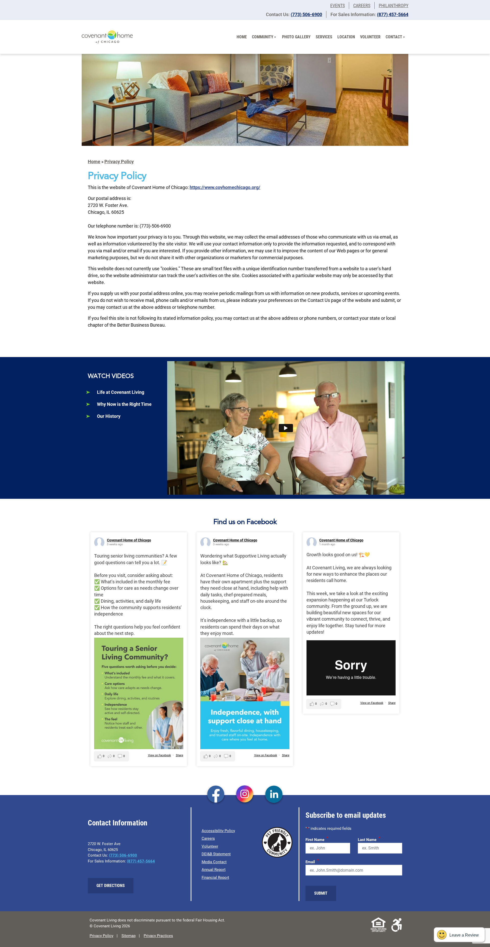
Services (324, 36)
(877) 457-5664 (392, 14)
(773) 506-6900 (306, 14)
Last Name (369, 839)
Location (346, 36)
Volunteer (370, 36)
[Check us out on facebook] (216, 795)
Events (337, 5)
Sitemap (128, 935)
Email (312, 861)
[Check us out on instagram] (245, 795)
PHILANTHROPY (393, 5)
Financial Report (215, 877)
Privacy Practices (158, 935)
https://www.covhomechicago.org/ (225, 187)
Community (262, 36)
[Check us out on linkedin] (274, 795)
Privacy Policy (119, 161)
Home (242, 36)
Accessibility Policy (218, 830)
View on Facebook (159, 755)
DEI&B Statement (216, 854)
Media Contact (214, 862)
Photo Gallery (296, 36)
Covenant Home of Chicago (129, 540)
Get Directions (110, 885)
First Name (316, 839)
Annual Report (214, 869)
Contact (394, 36)
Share (179, 755)
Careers (361, 5)
